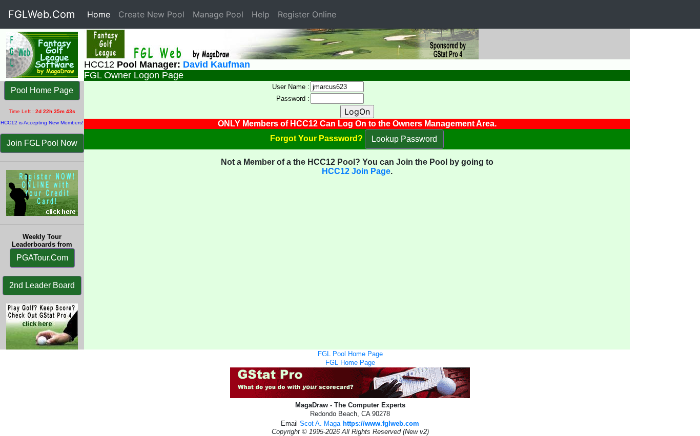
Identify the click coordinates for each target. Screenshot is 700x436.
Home (100, 14)
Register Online (307, 14)
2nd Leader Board (42, 285)
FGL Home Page (350, 362)
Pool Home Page (42, 90)
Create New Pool (151, 14)
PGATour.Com (42, 257)
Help (261, 14)
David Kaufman (216, 64)
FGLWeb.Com (41, 14)
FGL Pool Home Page (350, 354)
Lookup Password (404, 139)
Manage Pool (218, 14)
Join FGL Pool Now (42, 143)
